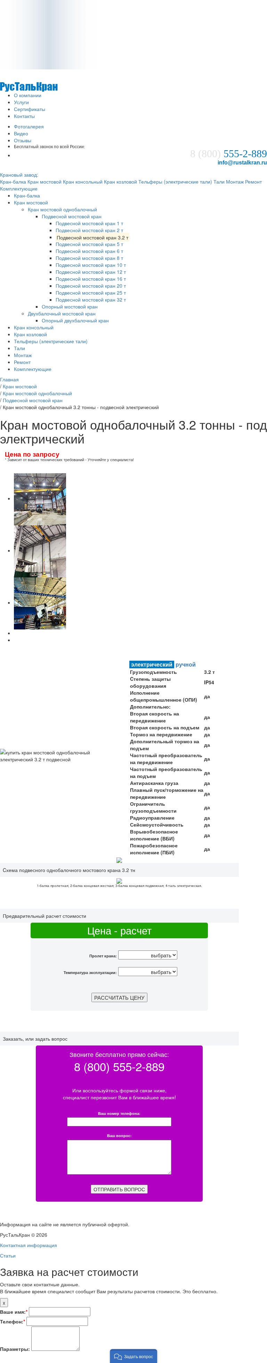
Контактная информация (28, 1245)
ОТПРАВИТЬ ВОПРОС (119, 1189)
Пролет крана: (103, 955)
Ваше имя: (13, 1311)
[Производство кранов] (29, 79)
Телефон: (12, 1321)
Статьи (8, 1255)
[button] (133, 1356)
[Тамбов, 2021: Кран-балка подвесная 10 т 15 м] (40, 498)
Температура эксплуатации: (90, 972)
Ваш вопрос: (119, 1136)
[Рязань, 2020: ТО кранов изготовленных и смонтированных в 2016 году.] (40, 602)
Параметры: (15, 1348)
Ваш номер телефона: (119, 1113)
